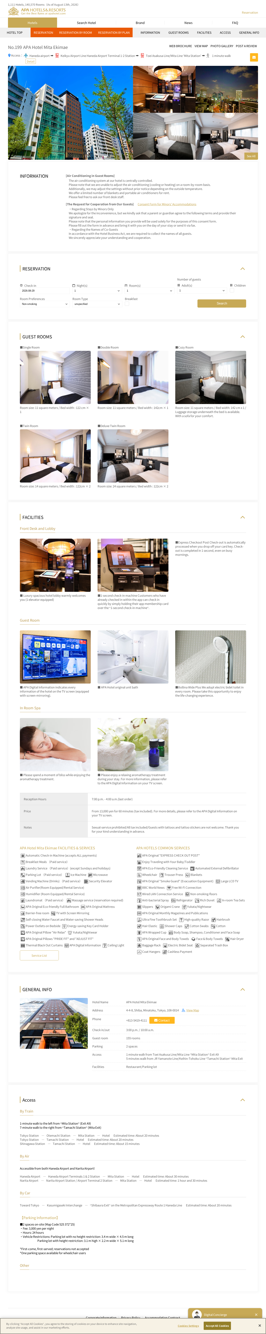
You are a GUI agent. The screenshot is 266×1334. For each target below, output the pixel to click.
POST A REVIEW (246, 46)
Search (222, 303)
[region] (133, 34)
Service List (39, 955)
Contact (164, 1020)
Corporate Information (101, 1317)
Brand (140, 22)
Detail (30, 61)
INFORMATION (150, 32)
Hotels (32, 22)
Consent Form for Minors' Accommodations (167, 204)
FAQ (235, 22)
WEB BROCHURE (180, 46)
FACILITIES (204, 32)
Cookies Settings (188, 1326)
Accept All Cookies (217, 1326)
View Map (192, 1010)
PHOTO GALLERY (222, 46)
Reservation (250, 12)
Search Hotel (86, 22)
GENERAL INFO (249, 32)
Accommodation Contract (162, 1317)
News (188, 22)
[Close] (259, 1325)
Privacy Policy (130, 1317)
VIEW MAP (201, 46)
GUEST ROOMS (178, 32)
